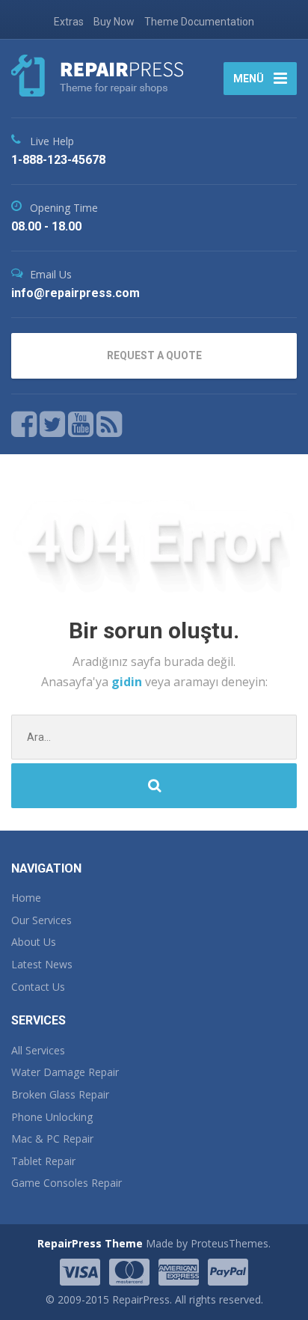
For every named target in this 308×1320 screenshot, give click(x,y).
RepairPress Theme (90, 1243)
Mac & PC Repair (52, 1138)
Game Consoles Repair (66, 1183)
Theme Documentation (199, 22)
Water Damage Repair (65, 1072)
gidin (128, 681)
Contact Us (38, 987)
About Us (33, 942)
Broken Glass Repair (60, 1094)
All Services (38, 1050)
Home (26, 897)
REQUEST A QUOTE (154, 355)
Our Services (41, 920)
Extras (69, 22)
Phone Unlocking (52, 1117)
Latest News (42, 964)
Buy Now (114, 22)
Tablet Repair (43, 1161)
